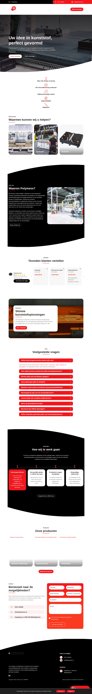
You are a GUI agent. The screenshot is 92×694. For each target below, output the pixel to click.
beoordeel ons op (21, 281)
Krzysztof (37, 270)
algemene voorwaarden (65, 617)
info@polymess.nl (78, 2)
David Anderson (72, 270)
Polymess (19, 679)
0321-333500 (60, 2)
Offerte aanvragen (77, 9)
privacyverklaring (54, 619)
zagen (57, 365)
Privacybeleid (80, 679)
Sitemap (64, 679)
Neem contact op (15, 225)
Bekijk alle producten (46, 571)
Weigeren (71, 691)
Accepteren (60, 691)
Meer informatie (21, 327)
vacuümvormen (35, 365)
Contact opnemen (15, 56)
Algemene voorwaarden (72, 679)
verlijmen (62, 365)
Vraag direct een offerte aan (46, 496)
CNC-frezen (52, 365)
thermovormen (44, 365)
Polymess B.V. (18, 273)
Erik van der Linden (57, 270)
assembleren (22, 366)
